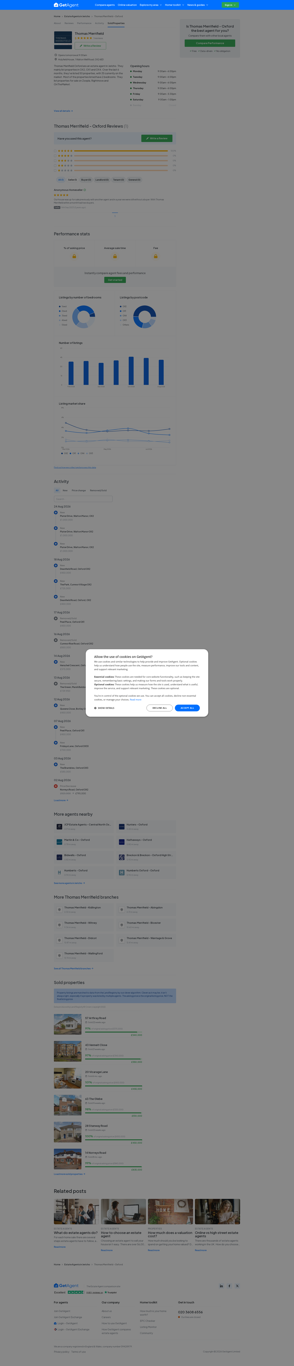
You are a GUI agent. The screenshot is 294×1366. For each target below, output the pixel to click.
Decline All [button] (160, 707)
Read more (135, 699)
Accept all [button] (187, 707)
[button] (104, 708)
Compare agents (105, 4)
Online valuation (127, 4)
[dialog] (147, 683)
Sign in (228, 4)
